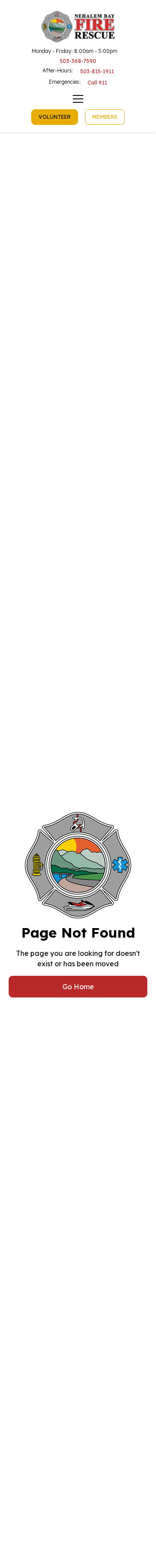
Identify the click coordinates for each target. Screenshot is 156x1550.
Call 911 (97, 82)
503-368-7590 (78, 61)
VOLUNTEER (55, 117)
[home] (78, 26)
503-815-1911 (97, 71)
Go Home (78, 986)
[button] (78, 98)
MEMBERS (104, 117)
